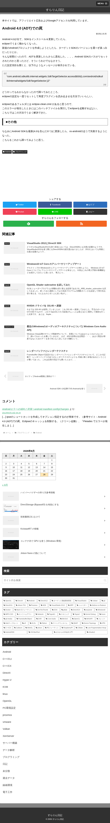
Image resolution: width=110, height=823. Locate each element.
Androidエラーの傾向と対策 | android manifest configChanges (35, 409)
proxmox (7, 715)
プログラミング (21, 152)
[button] (90, 212)
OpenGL (7, 701)
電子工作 (7, 792)
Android (8, 152)
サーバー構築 (10, 743)
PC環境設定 (9, 708)
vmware (7, 722)
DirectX (7, 673)
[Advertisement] (55, 175)
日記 (5, 764)
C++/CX (7, 666)
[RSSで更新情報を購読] (81, 224)
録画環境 (7, 785)
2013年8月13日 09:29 (11, 413)
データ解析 (9, 750)
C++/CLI (7, 659)
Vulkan (6, 729)
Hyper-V (7, 680)
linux (5, 694)
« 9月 (5, 485)
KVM (5, 687)
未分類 (6, 771)
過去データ (9, 778)
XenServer (8, 736)
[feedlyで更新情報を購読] (28, 224)
